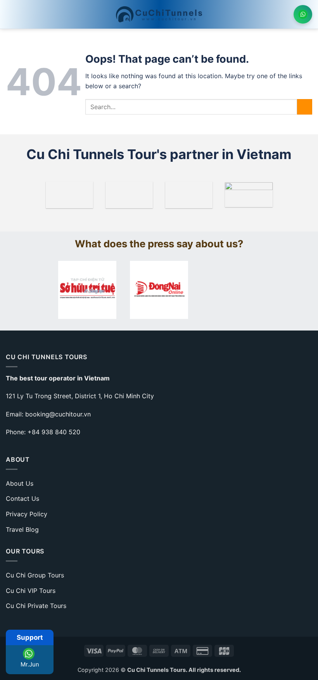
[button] (10, 14)
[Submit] (304, 106)
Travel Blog (22, 529)
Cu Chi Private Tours (36, 606)
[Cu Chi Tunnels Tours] (159, 14)
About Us (19, 483)
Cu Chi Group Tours (35, 575)
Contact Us (22, 498)
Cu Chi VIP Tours (30, 590)
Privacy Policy (26, 514)
